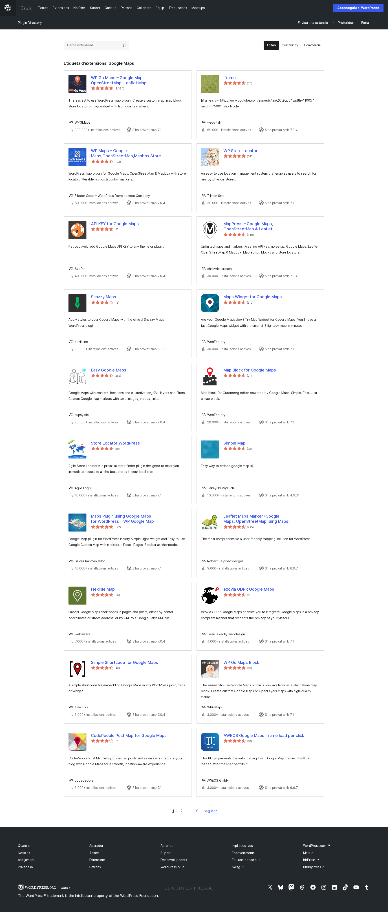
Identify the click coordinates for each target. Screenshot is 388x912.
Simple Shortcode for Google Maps (124, 662)
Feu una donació (246, 860)
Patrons (95, 867)
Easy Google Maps (108, 370)
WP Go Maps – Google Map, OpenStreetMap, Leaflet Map (118, 80)
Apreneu (167, 845)
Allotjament (26, 860)
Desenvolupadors (174, 860)
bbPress (311, 860)
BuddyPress (314, 867)
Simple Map (234, 443)
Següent (210, 811)
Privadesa (25, 867)
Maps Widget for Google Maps (252, 296)
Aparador (96, 845)
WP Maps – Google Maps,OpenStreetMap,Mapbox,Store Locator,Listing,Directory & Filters (126, 153)
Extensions (97, 860)
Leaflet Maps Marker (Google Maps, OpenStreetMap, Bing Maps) (256, 519)
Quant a (24, 845)
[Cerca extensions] (124, 45)
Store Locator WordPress (115, 443)
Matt (308, 853)
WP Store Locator (240, 150)
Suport (166, 853)
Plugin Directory (30, 22)
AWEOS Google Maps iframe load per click (263, 735)
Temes (94, 853)
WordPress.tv (172, 867)
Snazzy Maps (103, 296)
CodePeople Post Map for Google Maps (129, 735)
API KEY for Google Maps (115, 223)
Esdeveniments (243, 853)
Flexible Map (103, 589)
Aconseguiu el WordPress (358, 8)
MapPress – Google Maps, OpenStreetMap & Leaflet (248, 226)
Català (65, 888)
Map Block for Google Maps (249, 370)
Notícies (24, 853)
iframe (229, 77)
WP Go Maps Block (241, 662)
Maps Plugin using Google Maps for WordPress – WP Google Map (122, 519)
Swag (238, 867)
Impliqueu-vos (242, 845)
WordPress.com (316, 845)
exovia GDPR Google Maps (248, 589)
